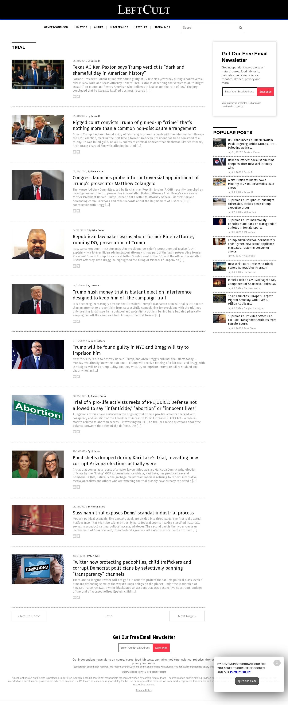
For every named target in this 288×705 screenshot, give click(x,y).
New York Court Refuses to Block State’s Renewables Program (250, 266)
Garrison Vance (252, 152)
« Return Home (29, 616)
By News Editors (96, 341)
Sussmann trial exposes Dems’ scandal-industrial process (133, 513)
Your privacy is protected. (235, 103)
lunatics (80, 27)
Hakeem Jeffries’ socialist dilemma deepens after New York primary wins (251, 164)
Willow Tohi (250, 212)
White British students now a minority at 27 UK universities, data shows (251, 184)
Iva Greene (250, 272)
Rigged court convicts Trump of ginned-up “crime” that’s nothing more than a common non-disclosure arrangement (134, 125)
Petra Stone (250, 328)
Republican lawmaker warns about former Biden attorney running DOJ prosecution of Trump (134, 240)
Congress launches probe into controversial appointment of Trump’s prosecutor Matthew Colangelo (136, 181)
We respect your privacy (122, 666)
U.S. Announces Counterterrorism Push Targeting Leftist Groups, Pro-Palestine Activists (252, 144)
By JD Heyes (94, 451)
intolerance (119, 27)
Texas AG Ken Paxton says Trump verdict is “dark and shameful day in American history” (128, 70)
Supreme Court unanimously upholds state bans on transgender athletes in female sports (252, 224)
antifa (98, 27)
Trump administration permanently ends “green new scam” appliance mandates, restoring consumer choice (251, 246)
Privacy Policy (144, 690)
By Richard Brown (97, 396)
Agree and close (247, 681)
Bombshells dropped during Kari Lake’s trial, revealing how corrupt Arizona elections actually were (135, 461)
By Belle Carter (96, 171)
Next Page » (187, 616)
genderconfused (56, 27)
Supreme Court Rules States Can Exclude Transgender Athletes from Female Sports (252, 320)
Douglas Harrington (254, 308)
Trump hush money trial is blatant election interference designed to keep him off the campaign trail (132, 295)
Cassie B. (248, 172)
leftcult (141, 27)
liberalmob (162, 27)
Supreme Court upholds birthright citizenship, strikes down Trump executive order (251, 204)
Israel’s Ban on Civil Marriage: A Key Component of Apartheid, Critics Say (252, 282)
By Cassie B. (94, 61)
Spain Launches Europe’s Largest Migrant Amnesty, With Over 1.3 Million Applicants (250, 300)
